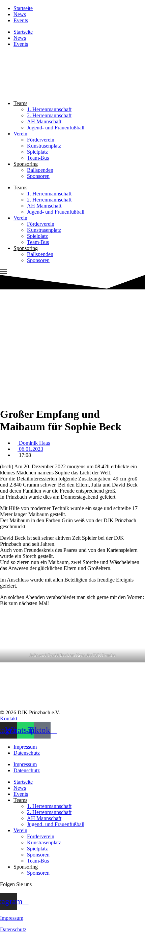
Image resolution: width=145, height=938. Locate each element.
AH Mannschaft (44, 121)
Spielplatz (37, 152)
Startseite (23, 8)
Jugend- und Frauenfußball (55, 127)
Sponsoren (38, 176)
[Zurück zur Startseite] (20, 92)
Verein (20, 133)
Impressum (25, 747)
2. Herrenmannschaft (49, 115)
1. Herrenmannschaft (49, 109)
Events (20, 20)
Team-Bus (38, 158)
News (19, 14)
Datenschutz (26, 753)
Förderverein (40, 140)
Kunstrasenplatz (44, 146)
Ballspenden (40, 170)
